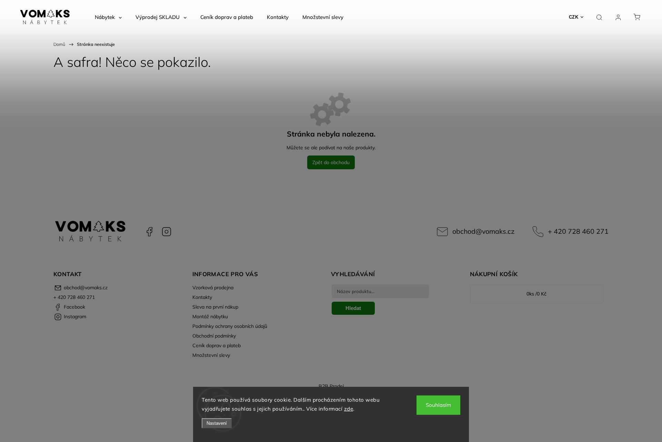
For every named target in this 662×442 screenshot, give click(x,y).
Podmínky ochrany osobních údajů (229, 326)
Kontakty (202, 297)
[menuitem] (108, 17)
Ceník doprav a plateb (216, 345)
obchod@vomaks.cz (483, 231)
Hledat (353, 308)
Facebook (149, 232)
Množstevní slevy (211, 355)
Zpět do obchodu (331, 162)
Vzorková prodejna (212, 287)
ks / (536, 294)
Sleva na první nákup (215, 307)
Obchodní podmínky (214, 336)
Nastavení (217, 423)
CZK (574, 17)
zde (348, 408)
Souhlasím (438, 405)
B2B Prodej (331, 386)
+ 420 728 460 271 (578, 231)
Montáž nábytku (210, 316)
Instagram (166, 232)
